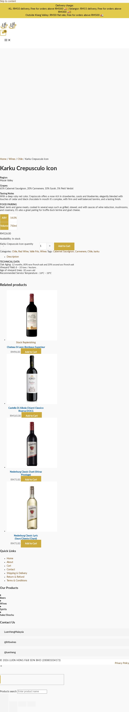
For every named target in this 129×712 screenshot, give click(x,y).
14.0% (13, 218)
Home (3, 159)
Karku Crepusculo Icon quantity (16, 244)
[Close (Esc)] (31, 704)
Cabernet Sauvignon (63, 251)
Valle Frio (34, 251)
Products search (8, 691)
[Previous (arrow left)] (4, 709)
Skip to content (8, 1)
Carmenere (80, 251)
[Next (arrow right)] (13, 709)
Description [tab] (13, 257)
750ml (13, 226)
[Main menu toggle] (7, 40)
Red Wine (23, 251)
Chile (20, 159)
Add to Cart (64, 246)
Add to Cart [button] (32, 416)
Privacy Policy (122, 663)
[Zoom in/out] (4, 704)
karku (96, 251)
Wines (12, 159)
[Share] (22, 704)
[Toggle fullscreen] (13, 704)
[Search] (4, 697)
